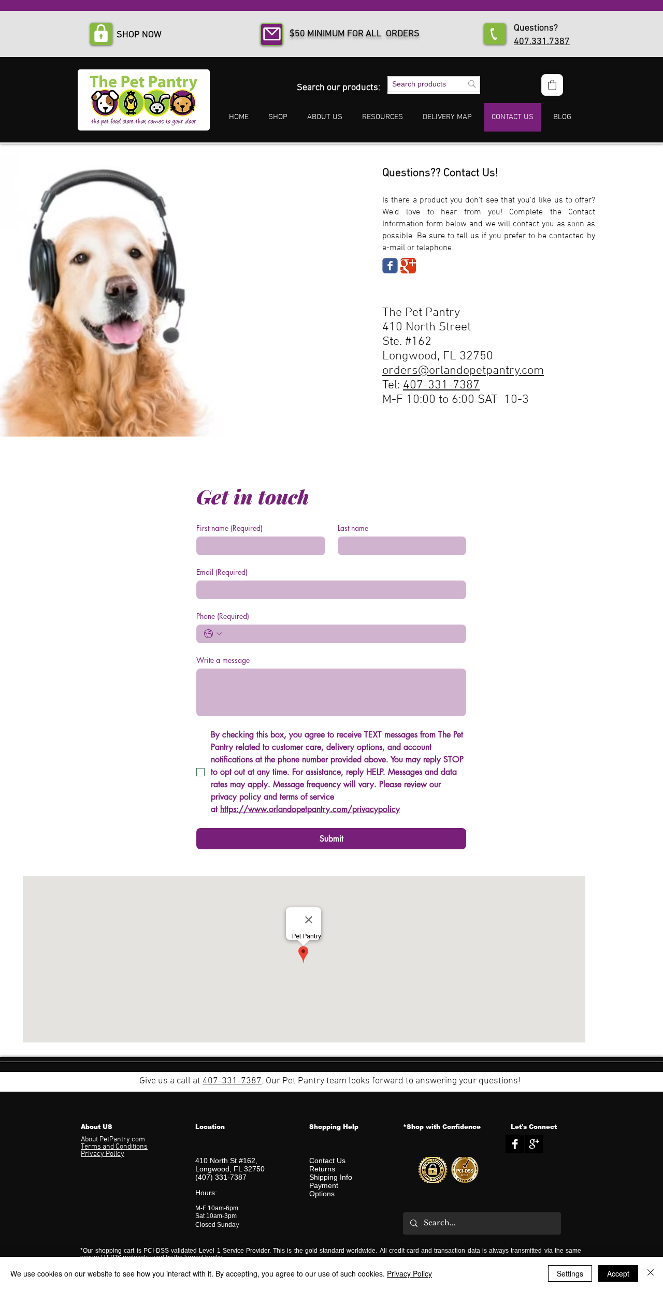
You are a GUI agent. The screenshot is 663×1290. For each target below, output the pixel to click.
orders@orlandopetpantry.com (463, 371)
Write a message (223, 660)
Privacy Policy (409, 1273)
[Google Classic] (408, 265)
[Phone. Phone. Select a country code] (213, 634)
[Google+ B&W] (534, 1144)
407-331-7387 (441, 385)
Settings (570, 1273)
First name (229, 528)
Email (222, 572)
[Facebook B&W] (515, 1144)
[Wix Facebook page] (390, 265)
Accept (618, 1273)
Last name (353, 528)
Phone (222, 616)
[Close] (650, 1273)
